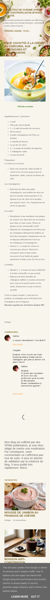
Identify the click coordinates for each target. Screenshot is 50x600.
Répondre (18, 344)
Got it (35, 596)
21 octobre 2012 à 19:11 (28, 336)
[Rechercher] (44, 4)
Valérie (16, 336)
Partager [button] (7, 322)
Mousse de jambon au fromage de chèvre (21, 514)
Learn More (19, 596)
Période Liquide (13, 31)
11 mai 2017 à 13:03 (29, 350)
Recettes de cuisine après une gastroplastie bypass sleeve (23, 12)
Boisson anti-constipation (14, 561)
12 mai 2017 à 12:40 (36, 366)
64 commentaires (19, 520)
